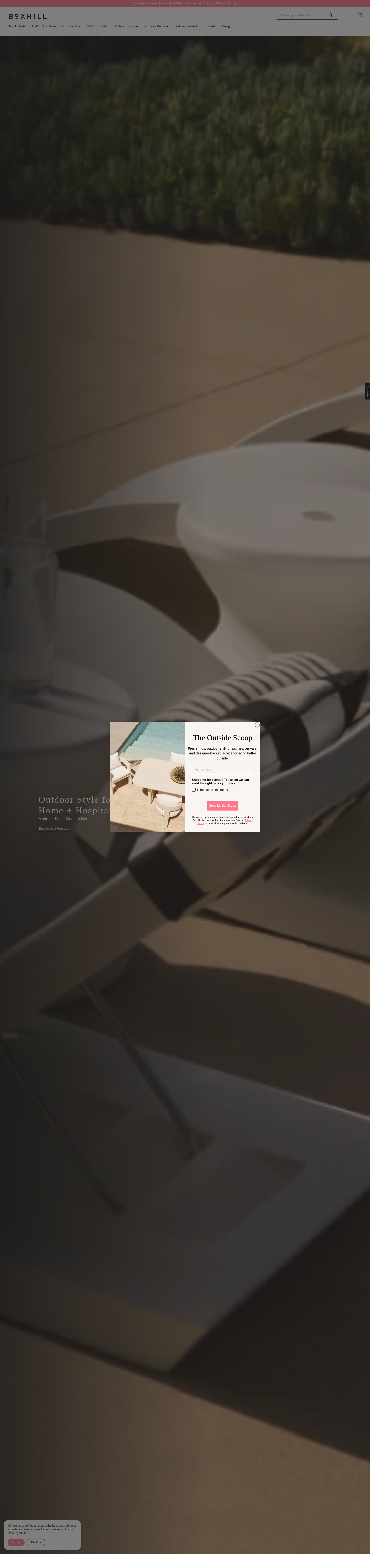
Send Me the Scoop (222, 805)
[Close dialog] (257, 725)
